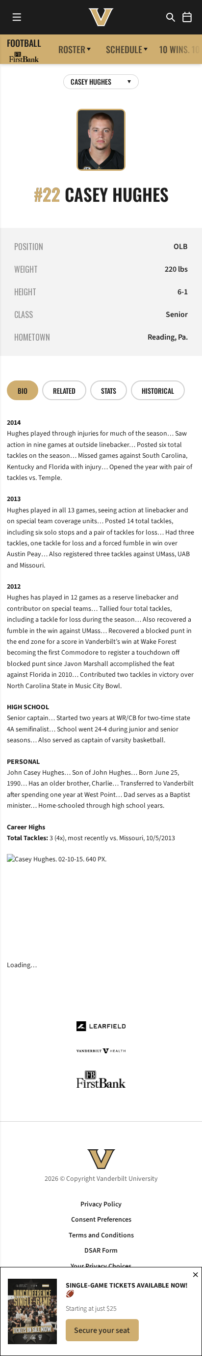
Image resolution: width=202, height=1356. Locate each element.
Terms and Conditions (101, 1235)
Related (64, 390)
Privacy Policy (101, 1204)
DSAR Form (101, 1251)
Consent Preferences (101, 1220)
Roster (71, 49)
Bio (22, 390)
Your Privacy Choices (101, 1266)
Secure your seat (106, 1333)
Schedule (124, 49)
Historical (158, 390)
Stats (108, 390)
